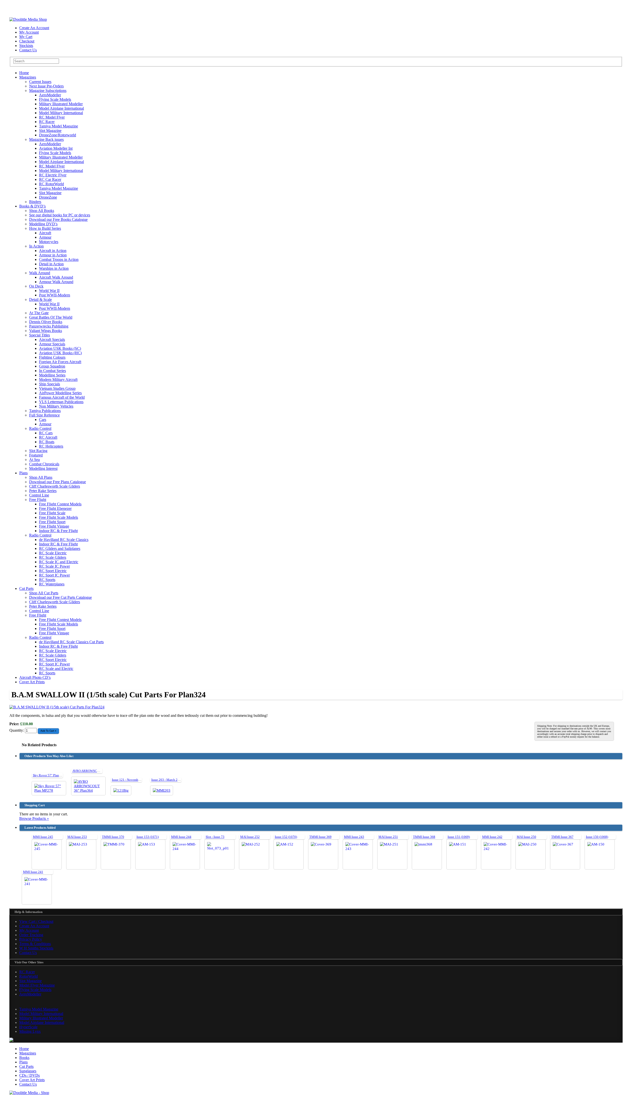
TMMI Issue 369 (320, 837)
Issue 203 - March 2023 (167, 780)
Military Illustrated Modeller (61, 104)
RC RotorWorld (51, 184)
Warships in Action (54, 268)
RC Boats (46, 442)
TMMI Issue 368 (424, 837)
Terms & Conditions (35, 944)
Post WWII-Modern (54, 295)
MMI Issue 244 (181, 837)
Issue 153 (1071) (148, 837)
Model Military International (61, 113)
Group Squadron (52, 366)
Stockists (26, 45)
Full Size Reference (44, 415)
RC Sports (47, 580)
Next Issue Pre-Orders (46, 86)
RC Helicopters (51, 446)
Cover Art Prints (32, 682)
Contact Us (28, 50)
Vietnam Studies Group (57, 388)
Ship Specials (49, 384)
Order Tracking (31, 935)
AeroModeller (50, 95)
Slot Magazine (50, 130)
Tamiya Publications (45, 411)
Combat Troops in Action (59, 259)
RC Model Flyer (52, 117)
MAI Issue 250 (526, 837)
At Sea (34, 459)
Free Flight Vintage (54, 526)
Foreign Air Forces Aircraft (60, 362)
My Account (29, 32)
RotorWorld (28, 976)
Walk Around (39, 273)
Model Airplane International (61, 108)
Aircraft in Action (52, 250)
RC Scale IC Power (54, 566)
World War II (49, 291)
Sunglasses (27, 1071)
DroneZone (48, 197)
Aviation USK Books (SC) (60, 348)
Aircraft (45, 233)
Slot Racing (38, 451)
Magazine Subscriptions (47, 90)
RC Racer (47, 122)
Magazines (27, 77)
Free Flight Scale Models (58, 517)
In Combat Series (52, 371)
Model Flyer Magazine (37, 985)
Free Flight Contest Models (60, 504)
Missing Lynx (30, 1031)
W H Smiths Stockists (36, 948)
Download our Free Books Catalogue (58, 219)
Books (24, 1057)
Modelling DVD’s (43, 224)
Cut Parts (26, 588)
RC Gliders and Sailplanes (59, 548)
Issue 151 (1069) (459, 837)
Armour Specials (52, 344)
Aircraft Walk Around (56, 277)
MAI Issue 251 (388, 837)
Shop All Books (41, 210)
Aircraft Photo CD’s (35, 677)
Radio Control (40, 428)
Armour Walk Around (56, 282)
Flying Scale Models (55, 99)
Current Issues (40, 82)
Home (24, 73)
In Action (36, 246)
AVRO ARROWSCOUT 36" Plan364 (96, 771)
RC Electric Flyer (52, 175)
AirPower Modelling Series (60, 393)
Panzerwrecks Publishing (48, 326)
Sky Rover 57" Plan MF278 (51, 775)
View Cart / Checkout (36, 921)
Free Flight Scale (52, 513)
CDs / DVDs (29, 1075)
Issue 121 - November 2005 (130, 780)
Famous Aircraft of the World (62, 397)
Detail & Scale (40, 299)
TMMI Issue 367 (562, 837)
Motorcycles (48, 242)
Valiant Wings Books (45, 331)
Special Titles (39, 335)
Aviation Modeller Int (56, 148)
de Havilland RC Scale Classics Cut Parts (71, 642)
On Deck (36, 286)
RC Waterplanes (51, 584)
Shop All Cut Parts (43, 593)
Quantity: (17, 730)
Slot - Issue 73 (215, 837)
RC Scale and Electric (56, 668)
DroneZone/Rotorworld (57, 135)
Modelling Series (52, 375)
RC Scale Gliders (52, 557)
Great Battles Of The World (50, 317)
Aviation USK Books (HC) (60, 353)
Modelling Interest (43, 468)
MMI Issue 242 (492, 837)
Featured (36, 455)
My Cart (25, 37)
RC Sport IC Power (54, 575)
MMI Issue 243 (354, 837)
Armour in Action (53, 255)
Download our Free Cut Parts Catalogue (60, 597)
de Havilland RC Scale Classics (63, 539)
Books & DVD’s (32, 206)
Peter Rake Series (43, 491)
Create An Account (34, 28)
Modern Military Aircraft (58, 379)
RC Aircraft (48, 437)
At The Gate (39, 313)
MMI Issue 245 (43, 837)
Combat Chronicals (44, 464)
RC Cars (46, 433)
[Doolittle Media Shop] (28, 19)
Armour (45, 237)
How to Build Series (45, 228)
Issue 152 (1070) (286, 837)
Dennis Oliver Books (45, 322)
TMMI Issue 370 (113, 837)
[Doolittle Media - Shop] (29, 1093)
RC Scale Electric (53, 553)
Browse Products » (34, 818)
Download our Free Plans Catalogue (57, 482)
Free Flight (37, 499)
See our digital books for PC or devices (59, 215)
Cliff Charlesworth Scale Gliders (54, 486)
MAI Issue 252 (250, 837)
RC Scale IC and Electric (58, 562)
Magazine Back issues (46, 139)
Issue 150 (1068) (597, 837)
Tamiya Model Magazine (58, 126)
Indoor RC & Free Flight (58, 531)
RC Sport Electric (53, 571)
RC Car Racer (50, 179)
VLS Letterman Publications (61, 402)
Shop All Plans (40, 477)
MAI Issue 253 (77, 837)
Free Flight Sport (52, 522)
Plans (23, 473)
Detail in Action (51, 264)
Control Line (39, 495)
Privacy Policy (30, 939)
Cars (42, 419)
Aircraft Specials (52, 339)
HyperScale (28, 1027)
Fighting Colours (52, 357)
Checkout (26, 41)
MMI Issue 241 (33, 872)
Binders (35, 202)
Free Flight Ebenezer (55, 508)
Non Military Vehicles (56, 406)
